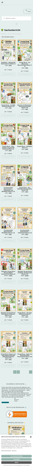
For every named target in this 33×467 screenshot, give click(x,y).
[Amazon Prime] (16, 400)
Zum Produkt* (5, 402)
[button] (16, 24)
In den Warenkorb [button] (8, 74)
